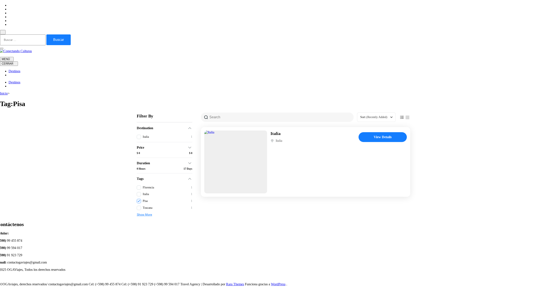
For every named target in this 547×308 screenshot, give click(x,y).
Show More (144, 214)
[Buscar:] (23, 39)
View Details (383, 137)
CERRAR (8, 63)
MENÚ (6, 59)
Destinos (14, 71)
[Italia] (235, 161)
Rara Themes (235, 284)
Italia (276, 133)
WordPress (278, 284)
